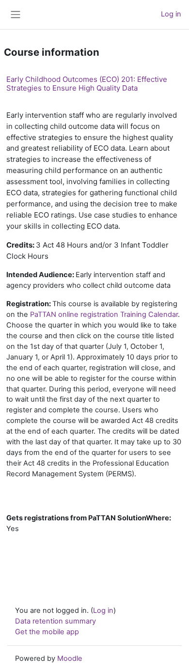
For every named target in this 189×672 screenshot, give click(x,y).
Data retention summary (55, 621)
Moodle (69, 658)
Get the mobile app (47, 631)
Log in (171, 14)
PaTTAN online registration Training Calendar (104, 314)
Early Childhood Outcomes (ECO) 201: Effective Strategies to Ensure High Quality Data (86, 84)
